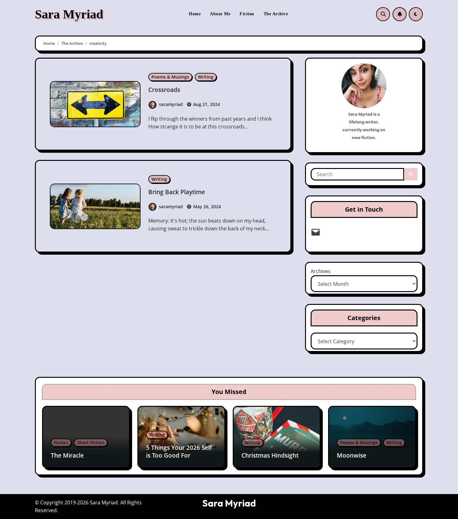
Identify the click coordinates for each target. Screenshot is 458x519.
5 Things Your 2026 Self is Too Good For (179, 451)
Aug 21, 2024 (206, 104)
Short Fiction (90, 442)
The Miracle (67, 455)
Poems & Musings (170, 77)
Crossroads (164, 90)
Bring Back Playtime (176, 192)
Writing (205, 77)
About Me (220, 14)
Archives (321, 271)
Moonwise (351, 455)
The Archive (276, 14)
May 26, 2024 (206, 206)
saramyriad (171, 104)
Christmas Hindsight (269, 455)
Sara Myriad (69, 14)
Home (195, 14)
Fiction (247, 14)
